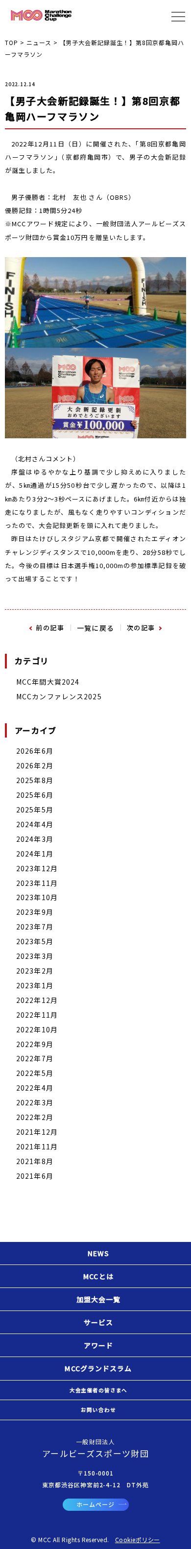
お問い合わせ (98, 1409)
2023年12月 (37, 868)
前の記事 (50, 627)
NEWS (98, 1253)
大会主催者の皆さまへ (98, 1390)
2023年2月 (34, 971)
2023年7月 (34, 926)
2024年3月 (34, 839)
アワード (98, 1345)
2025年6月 (34, 795)
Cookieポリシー (137, 1539)
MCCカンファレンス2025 (59, 696)
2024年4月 (34, 824)
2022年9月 (34, 1044)
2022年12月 (37, 1000)
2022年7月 (34, 1058)
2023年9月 (34, 912)
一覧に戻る (96, 628)
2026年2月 (34, 765)
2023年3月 (34, 956)
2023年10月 (37, 897)
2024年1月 (34, 853)
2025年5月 (34, 809)
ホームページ (95, 1504)
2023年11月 (37, 883)
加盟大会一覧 (98, 1299)
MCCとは (98, 1276)
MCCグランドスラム (98, 1368)
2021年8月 (34, 1161)
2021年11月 (37, 1146)
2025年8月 (34, 780)
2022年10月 (37, 1029)
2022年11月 (37, 1015)
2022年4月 (34, 1088)
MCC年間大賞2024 (47, 682)
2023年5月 (34, 941)
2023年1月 (34, 985)
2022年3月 (34, 1102)
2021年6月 (34, 1176)
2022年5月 (34, 1073)
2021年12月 (37, 1132)
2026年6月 (34, 751)
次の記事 (141, 627)
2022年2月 (34, 1117)
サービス (98, 1322)
